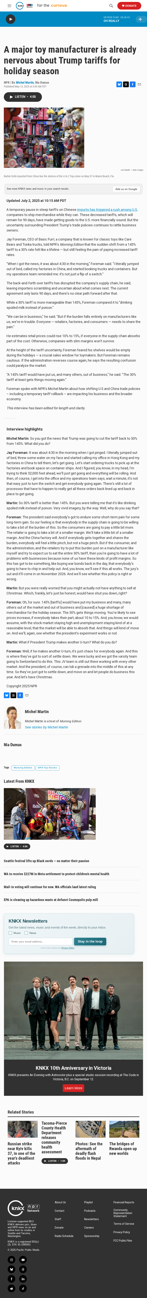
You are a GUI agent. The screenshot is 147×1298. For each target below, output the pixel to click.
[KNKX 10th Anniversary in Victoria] (73, 1011)
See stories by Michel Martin (46, 727)
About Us (60, 1202)
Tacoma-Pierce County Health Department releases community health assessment (54, 1137)
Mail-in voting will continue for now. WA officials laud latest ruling (50, 887)
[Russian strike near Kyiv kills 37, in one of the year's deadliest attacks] (23, 1129)
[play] (10, 19)
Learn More (73, 1088)
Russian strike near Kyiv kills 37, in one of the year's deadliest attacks (21, 1153)
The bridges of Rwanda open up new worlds (123, 1148)
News (32, 932)
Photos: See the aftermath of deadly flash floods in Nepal (89, 1151)
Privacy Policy (67, 948)
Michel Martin (25, 82)
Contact (59, 1210)
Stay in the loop (90, 941)
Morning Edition (23, 767)
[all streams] (141, 19)
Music (17, 932)
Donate (130, 5)
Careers (89, 1227)
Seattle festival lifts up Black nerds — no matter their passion (46, 861)
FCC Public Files (123, 1240)
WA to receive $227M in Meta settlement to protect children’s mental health (56, 874)
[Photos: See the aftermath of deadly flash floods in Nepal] (90, 1129)
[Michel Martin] (12, 717)
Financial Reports (124, 1202)
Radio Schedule (64, 1236)
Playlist (88, 1202)
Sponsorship (91, 1236)
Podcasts (90, 1210)
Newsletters (91, 1219)
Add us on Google (126, 189)
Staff (58, 1219)
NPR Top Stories (47, 767)
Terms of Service (124, 1223)
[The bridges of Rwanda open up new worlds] (124, 1129)
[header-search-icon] (111, 5)
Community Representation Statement (123, 1213)
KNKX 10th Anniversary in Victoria (73, 1068)
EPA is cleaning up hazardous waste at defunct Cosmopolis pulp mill (51, 900)
